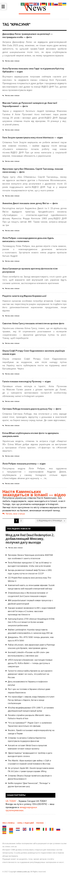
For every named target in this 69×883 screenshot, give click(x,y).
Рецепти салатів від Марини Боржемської (24, 295)
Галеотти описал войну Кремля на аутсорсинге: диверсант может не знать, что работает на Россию (30, 674)
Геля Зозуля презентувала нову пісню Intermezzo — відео (32, 137)
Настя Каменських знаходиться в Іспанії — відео (34, 493)
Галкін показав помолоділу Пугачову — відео (26, 381)
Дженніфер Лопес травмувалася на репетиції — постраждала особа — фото (27, 35)
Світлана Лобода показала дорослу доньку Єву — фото (31, 408)
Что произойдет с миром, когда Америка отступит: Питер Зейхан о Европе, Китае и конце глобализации (31, 700)
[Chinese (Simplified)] (11, 829)
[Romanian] (52, 829)
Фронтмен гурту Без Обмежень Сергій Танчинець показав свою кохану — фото (32, 170)
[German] (38, 829)
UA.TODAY (11, 801)
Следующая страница (50, 521)
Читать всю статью (12, 61)
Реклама (40, 823)
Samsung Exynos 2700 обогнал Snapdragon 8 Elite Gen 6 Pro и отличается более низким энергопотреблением (31, 622)
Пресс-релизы (8, 823)
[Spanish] (4, 832)
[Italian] (45, 829)
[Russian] (4, 826)
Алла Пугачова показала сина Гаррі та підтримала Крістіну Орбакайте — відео (33, 70)
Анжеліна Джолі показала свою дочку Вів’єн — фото (30, 203)
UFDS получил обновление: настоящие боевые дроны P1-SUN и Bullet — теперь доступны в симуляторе (30, 663)
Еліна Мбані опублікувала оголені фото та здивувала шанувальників (30, 434)
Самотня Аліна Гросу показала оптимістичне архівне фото (33, 323)
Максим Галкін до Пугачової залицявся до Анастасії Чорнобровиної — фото (29, 104)
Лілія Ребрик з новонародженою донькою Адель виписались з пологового (28, 239)
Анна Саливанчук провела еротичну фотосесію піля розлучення (30, 270)
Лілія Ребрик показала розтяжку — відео (24, 463)
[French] (31, 829)
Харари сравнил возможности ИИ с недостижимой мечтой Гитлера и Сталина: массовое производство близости (31, 611)
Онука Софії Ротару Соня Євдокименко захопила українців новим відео (33, 352)
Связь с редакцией (25, 823)
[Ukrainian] (11, 832)
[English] (25, 829)
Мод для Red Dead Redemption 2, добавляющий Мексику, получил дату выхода (30, 538)
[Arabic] (4, 829)
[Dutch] (18, 829)
